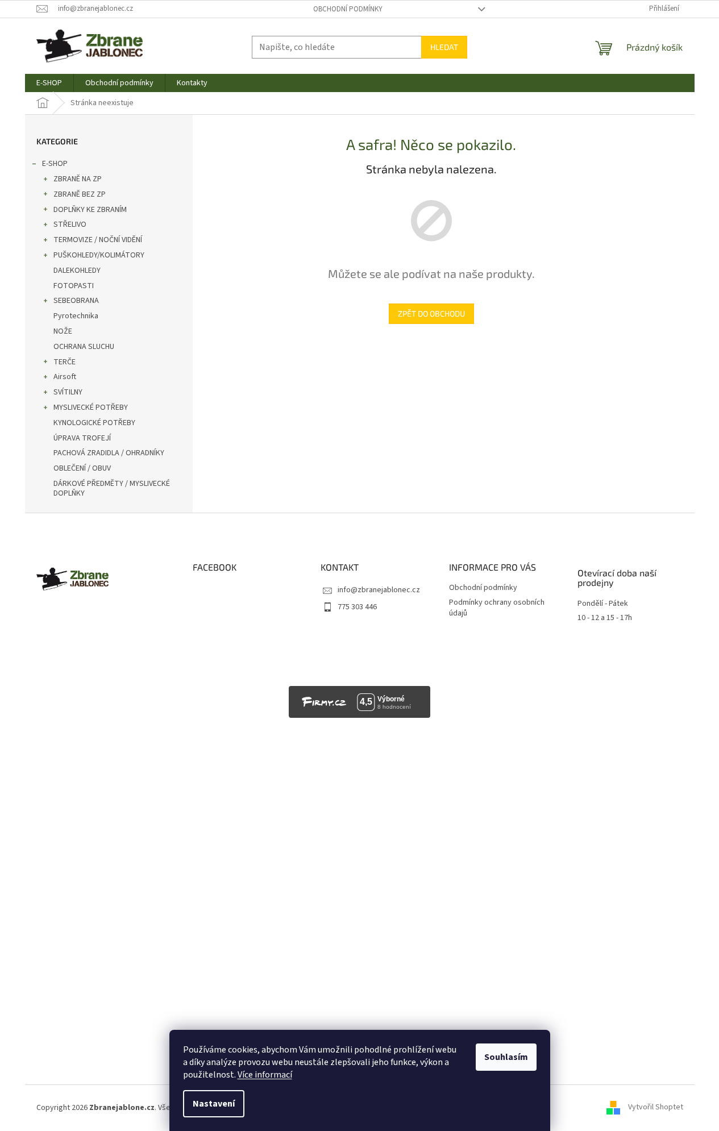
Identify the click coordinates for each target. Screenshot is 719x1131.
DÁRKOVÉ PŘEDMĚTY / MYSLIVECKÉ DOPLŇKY (111, 488)
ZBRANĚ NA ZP (77, 179)
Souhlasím (506, 1057)
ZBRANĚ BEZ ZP (79, 194)
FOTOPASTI (73, 286)
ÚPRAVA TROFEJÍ (82, 438)
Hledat (444, 47)
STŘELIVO (69, 224)
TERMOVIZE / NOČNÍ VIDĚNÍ (97, 240)
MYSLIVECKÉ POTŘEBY (90, 407)
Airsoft (64, 376)
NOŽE (62, 331)
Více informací (265, 1074)
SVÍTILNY (67, 392)
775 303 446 (357, 607)
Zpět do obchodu (431, 313)
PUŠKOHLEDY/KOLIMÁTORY (98, 255)
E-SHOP (55, 163)
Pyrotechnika (75, 316)
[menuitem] (49, 83)
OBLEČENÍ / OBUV (82, 468)
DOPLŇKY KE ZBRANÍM (90, 209)
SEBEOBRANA (76, 300)
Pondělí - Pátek (602, 603)
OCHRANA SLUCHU (83, 346)
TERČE (64, 362)
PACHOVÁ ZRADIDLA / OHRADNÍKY (108, 453)
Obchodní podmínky (348, 9)
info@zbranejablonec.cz (379, 590)
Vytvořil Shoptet (655, 1107)
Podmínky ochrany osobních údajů (497, 608)
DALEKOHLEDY (77, 270)
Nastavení (214, 1103)
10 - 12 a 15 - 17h (604, 618)
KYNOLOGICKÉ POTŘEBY (94, 423)
